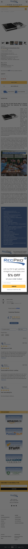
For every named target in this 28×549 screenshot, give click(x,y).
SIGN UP (14, 286)
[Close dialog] (25, 258)
